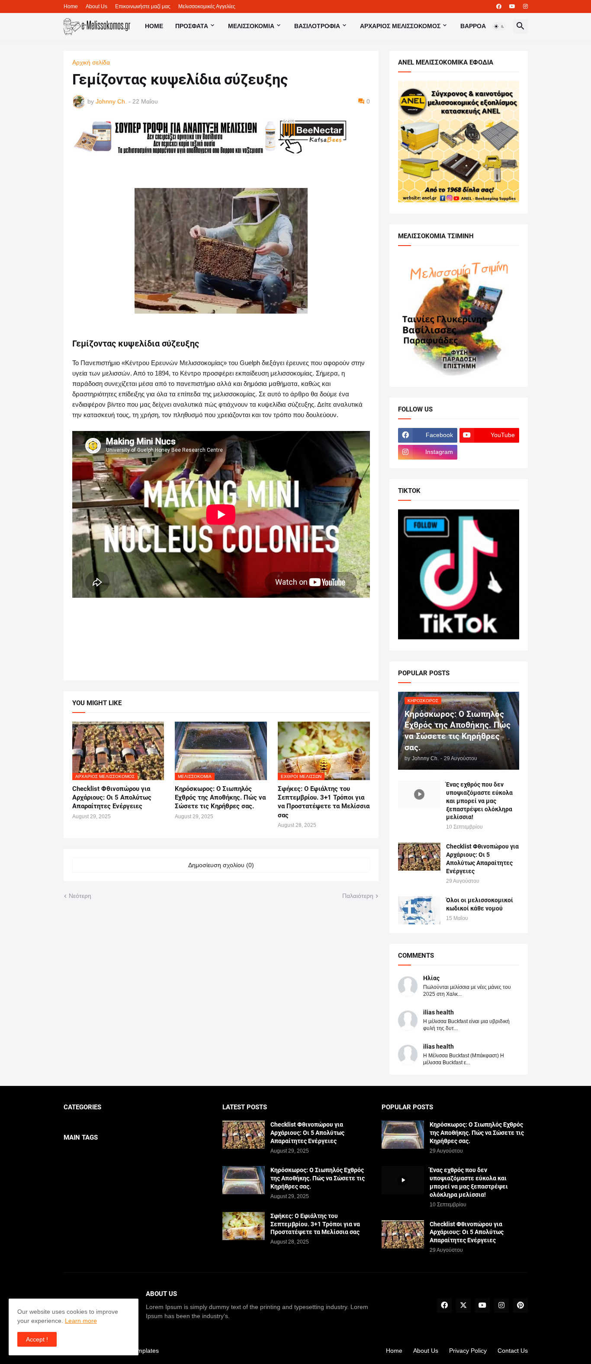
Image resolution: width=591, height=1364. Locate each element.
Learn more (81, 1320)
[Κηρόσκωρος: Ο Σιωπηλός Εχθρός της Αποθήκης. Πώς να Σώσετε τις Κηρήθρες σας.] (243, 1180)
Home (71, 6)
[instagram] (525, 6)
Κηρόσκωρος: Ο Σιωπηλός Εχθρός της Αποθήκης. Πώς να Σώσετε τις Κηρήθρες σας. (220, 797)
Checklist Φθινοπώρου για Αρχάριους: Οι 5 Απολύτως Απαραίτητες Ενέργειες (111, 797)
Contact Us (513, 1350)
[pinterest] (520, 1305)
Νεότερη (80, 895)
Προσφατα (191, 26)
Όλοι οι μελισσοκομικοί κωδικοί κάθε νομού (479, 904)
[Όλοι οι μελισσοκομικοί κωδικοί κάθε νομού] (419, 910)
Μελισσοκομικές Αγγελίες (206, 6)
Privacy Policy (468, 1350)
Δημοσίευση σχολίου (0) (221, 865)
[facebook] (498, 6)
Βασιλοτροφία (317, 26)
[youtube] (512, 6)
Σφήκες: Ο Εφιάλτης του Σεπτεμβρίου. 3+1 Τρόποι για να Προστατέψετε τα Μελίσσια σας (323, 802)
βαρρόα (473, 26)
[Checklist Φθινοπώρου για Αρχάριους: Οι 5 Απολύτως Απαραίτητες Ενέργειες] (419, 856)
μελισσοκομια (251, 26)
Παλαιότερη (357, 895)
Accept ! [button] (37, 1339)
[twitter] (463, 1305)
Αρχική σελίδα (91, 62)
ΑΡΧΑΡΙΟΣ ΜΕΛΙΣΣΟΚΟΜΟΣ (400, 26)
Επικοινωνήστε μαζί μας (142, 6)
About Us (96, 6)
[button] (499, 26)
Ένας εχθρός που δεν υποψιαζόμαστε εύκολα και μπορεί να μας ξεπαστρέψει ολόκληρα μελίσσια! (479, 801)
